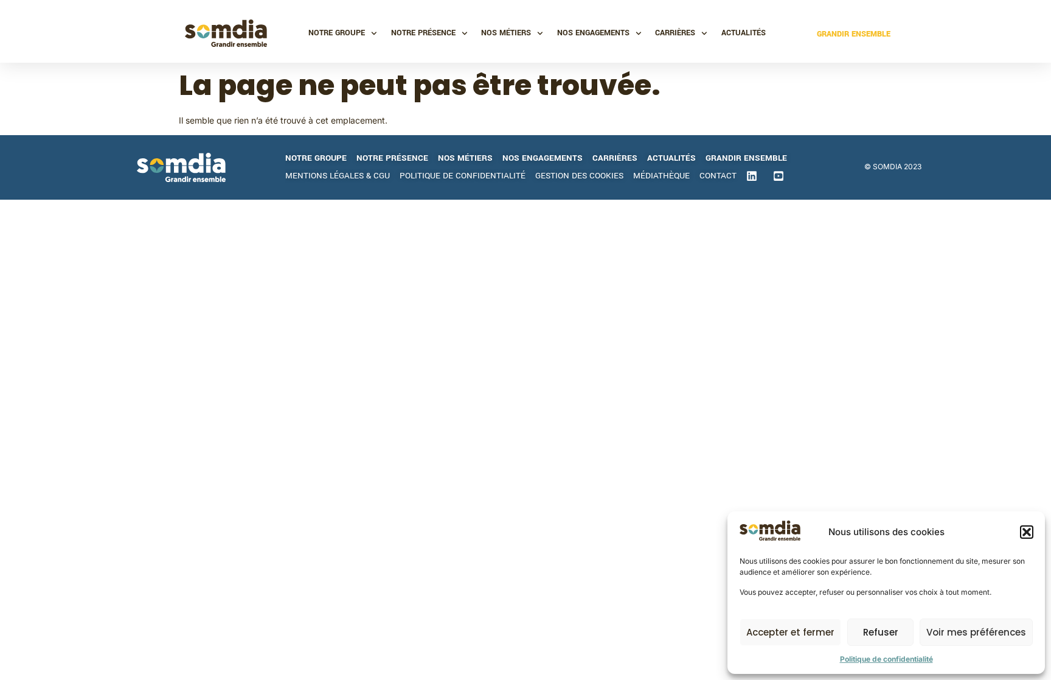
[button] (1027, 532)
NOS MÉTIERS (506, 32)
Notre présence (423, 32)
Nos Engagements (593, 32)
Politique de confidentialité (886, 659)
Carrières (675, 32)
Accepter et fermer (790, 632)
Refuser (880, 632)
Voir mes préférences (976, 632)
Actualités (743, 32)
